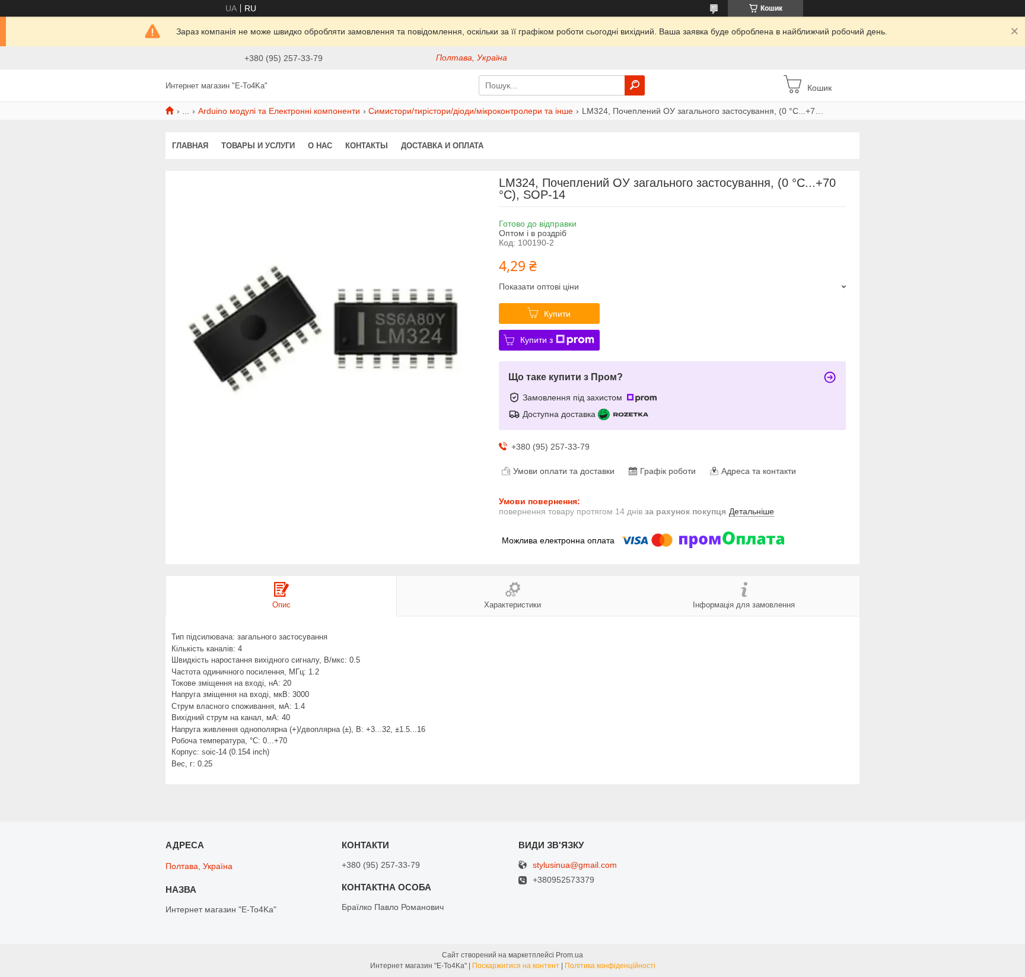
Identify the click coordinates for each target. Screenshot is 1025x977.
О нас (320, 145)
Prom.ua (569, 955)
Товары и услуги (258, 145)
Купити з (536, 340)
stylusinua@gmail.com (575, 865)
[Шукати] (635, 85)
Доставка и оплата (442, 145)
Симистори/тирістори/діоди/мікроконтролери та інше (470, 111)
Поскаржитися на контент (515, 966)
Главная (190, 145)
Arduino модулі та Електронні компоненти (279, 111)
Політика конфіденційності (610, 966)
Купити (557, 314)
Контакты (366, 145)
